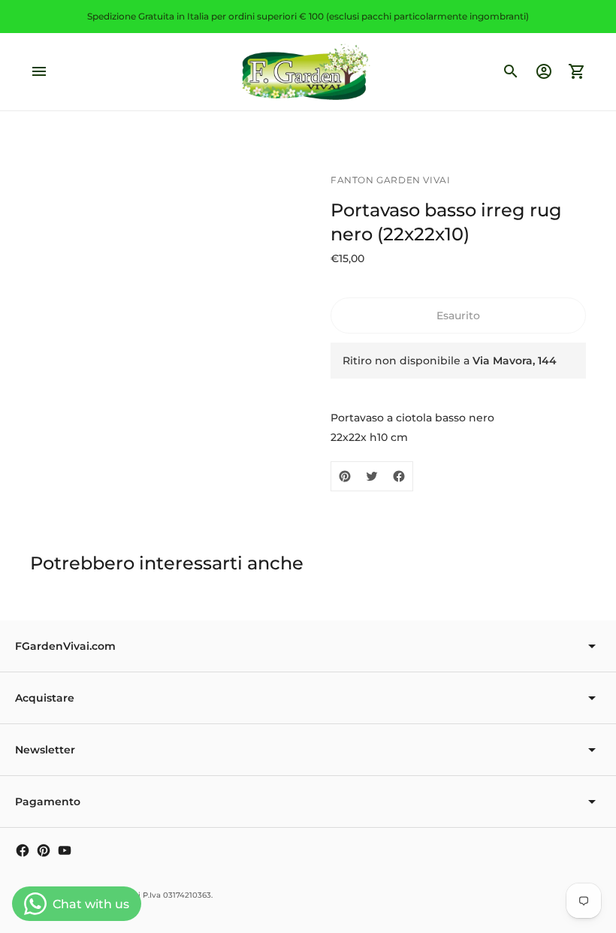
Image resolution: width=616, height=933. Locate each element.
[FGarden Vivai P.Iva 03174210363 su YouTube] (64, 850)
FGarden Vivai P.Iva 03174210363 (148, 895)
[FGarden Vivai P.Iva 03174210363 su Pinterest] (43, 850)
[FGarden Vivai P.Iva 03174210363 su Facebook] (22, 850)
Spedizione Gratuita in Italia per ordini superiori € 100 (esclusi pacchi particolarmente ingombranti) (308, 16)
